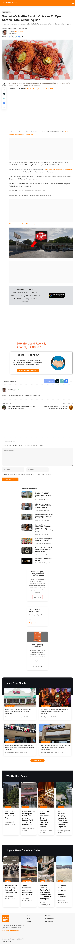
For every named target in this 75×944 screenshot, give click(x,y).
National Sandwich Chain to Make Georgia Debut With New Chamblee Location (44, 516)
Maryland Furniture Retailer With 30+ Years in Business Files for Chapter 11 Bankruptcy (45, 892)
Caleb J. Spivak (18, 31)
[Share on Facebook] (9, 36)
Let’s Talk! (37, 597)
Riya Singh (46, 499)
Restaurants (6, 12)
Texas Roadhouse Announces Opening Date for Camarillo (27, 890)
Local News (9, 706)
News (42, 881)
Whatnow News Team (11, 717)
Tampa (60, 881)
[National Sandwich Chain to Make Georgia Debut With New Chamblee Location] (26, 517)
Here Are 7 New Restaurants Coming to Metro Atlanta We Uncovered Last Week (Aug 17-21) (44, 528)
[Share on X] (12, 36)
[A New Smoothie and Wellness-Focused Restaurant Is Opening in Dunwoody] (26, 494)
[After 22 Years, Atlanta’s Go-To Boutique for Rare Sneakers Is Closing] (26, 506)
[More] (22, 36)
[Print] (19, 36)
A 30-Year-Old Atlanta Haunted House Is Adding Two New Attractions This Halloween (54, 711)
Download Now (37, 666)
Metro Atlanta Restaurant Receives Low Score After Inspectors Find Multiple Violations (18, 711)
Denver (7, 881)
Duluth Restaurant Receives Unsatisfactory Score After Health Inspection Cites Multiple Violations (19, 747)
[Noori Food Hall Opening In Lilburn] (26, 561)
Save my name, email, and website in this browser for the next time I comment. (28, 474)
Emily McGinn (47, 543)
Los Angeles (27, 881)
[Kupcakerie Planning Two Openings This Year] (26, 541)
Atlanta (8, 807)
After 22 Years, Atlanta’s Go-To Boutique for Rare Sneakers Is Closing (43, 505)
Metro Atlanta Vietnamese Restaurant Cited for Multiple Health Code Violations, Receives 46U (55, 747)
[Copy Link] (15, 36)
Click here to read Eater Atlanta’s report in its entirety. (28, 224)
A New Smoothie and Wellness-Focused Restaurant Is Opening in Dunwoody (43, 494)
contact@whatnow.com (11, 930)
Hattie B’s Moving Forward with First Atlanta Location (44, 89)
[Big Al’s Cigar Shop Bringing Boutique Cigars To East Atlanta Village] (26, 550)
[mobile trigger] (73, 3)
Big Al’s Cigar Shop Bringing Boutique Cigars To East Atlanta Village (44, 549)
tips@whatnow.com (35, 623)
